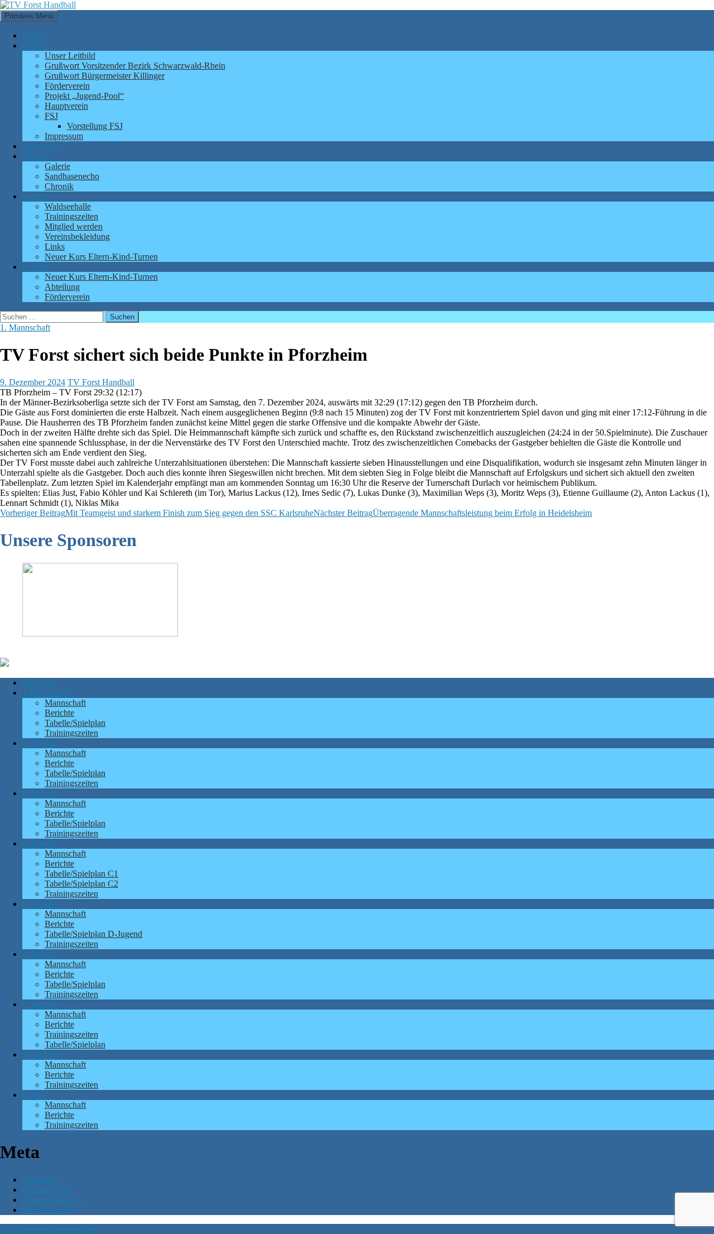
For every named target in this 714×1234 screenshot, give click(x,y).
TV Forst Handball (100, 382)
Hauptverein (66, 106)
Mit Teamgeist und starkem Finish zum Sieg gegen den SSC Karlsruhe (156, 513)
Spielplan (38, 682)
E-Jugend (39, 954)
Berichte (59, 713)
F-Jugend (38, 1004)
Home (33, 35)
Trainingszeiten (71, 216)
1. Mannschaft (25, 327)
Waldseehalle (68, 206)
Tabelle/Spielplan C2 (81, 883)
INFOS (35, 45)
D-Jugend (39, 903)
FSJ (51, 116)
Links (55, 246)
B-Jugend (39, 793)
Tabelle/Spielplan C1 (81, 873)
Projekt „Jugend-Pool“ (84, 96)
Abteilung (62, 286)
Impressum (64, 136)
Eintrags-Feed (46, 1189)
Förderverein (67, 85)
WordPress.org (48, 1209)
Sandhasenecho (72, 176)
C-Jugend (39, 843)
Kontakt (36, 266)
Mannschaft (65, 702)
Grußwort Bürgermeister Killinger (105, 75)
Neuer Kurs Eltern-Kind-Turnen (101, 256)
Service (35, 196)
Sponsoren (41, 146)
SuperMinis (42, 1054)
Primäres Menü (29, 16)
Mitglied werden (74, 226)
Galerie (57, 166)
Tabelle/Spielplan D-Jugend (93, 934)
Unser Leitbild (70, 55)
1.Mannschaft (46, 692)
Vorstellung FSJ (95, 126)
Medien (35, 156)
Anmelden (40, 1179)
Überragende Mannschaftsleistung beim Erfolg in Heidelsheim (452, 513)
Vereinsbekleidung (77, 236)
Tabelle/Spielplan (75, 723)
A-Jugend (39, 743)
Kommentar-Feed (53, 1199)
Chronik (59, 186)
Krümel (35, 1094)
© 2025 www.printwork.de (48, 1228)
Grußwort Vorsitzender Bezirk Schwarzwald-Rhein (135, 65)
